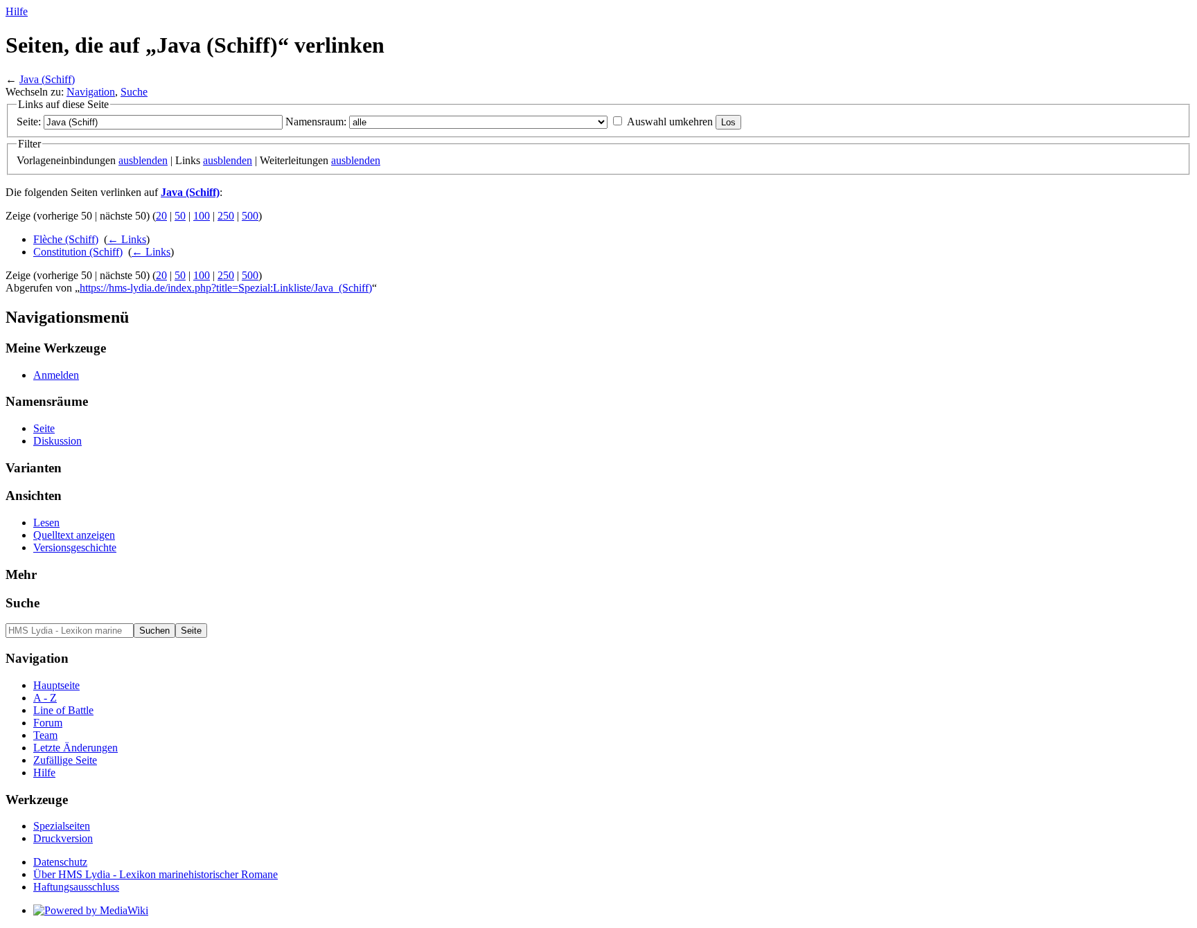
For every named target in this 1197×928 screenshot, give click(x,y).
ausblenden (143, 160)
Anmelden (56, 375)
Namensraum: (315, 121)
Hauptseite (56, 685)
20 (161, 216)
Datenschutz (60, 862)
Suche (134, 92)
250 (226, 216)
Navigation (90, 92)
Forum (47, 723)
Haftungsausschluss (76, 887)
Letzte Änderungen (75, 747)
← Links (126, 239)
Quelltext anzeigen (74, 535)
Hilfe (17, 11)
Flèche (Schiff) (65, 239)
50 (180, 216)
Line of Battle (63, 710)
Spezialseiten (61, 826)
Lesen (46, 522)
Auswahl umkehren (670, 121)
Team (45, 735)
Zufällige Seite (65, 760)
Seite (44, 428)
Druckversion (63, 838)
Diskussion (57, 441)
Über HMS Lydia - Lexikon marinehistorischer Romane (155, 874)
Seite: (29, 121)
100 (201, 216)
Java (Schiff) (47, 79)
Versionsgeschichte (74, 547)
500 (250, 216)
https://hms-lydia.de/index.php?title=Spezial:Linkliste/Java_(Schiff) (226, 288)
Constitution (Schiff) (78, 252)
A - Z (45, 698)
